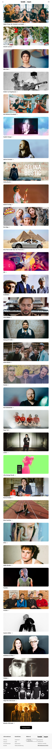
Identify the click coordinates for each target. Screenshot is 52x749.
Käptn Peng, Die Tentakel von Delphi (13, 24)
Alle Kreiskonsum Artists (43, 745)
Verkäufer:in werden (42, 743)
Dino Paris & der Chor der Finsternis (13, 249)
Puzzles (5, 610)
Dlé (4, 272)
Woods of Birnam (8, 723)
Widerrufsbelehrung (19, 745)
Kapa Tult (6, 430)
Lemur (5, 452)
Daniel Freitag (7, 204)
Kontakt (5, 745)
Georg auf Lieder (8, 340)
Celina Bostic (7, 182)
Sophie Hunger (7, 137)
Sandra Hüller (7, 633)
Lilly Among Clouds (8, 475)
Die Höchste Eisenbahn (9, 114)
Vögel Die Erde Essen (9, 700)
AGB (16, 741)
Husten (5, 385)
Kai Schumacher (7, 407)
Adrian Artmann (7, 159)
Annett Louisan (7, 46)
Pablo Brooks (7, 565)
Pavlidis (5, 588)
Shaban (5, 678)
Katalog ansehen (26, 727)
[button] (2, 1)
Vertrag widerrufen (30, 740)
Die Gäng (5, 227)
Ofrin (4, 542)
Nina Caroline (7, 520)
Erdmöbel (6, 294)
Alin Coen (6, 69)
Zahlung (5, 739)
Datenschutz (17, 743)
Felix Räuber (6, 317)
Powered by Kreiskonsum (40, 740)
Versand (5, 741)
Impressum (17, 739)
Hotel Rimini (6, 362)
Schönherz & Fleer (8, 655)
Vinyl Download (6, 743)
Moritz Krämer (7, 497)
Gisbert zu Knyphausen (9, 92)
